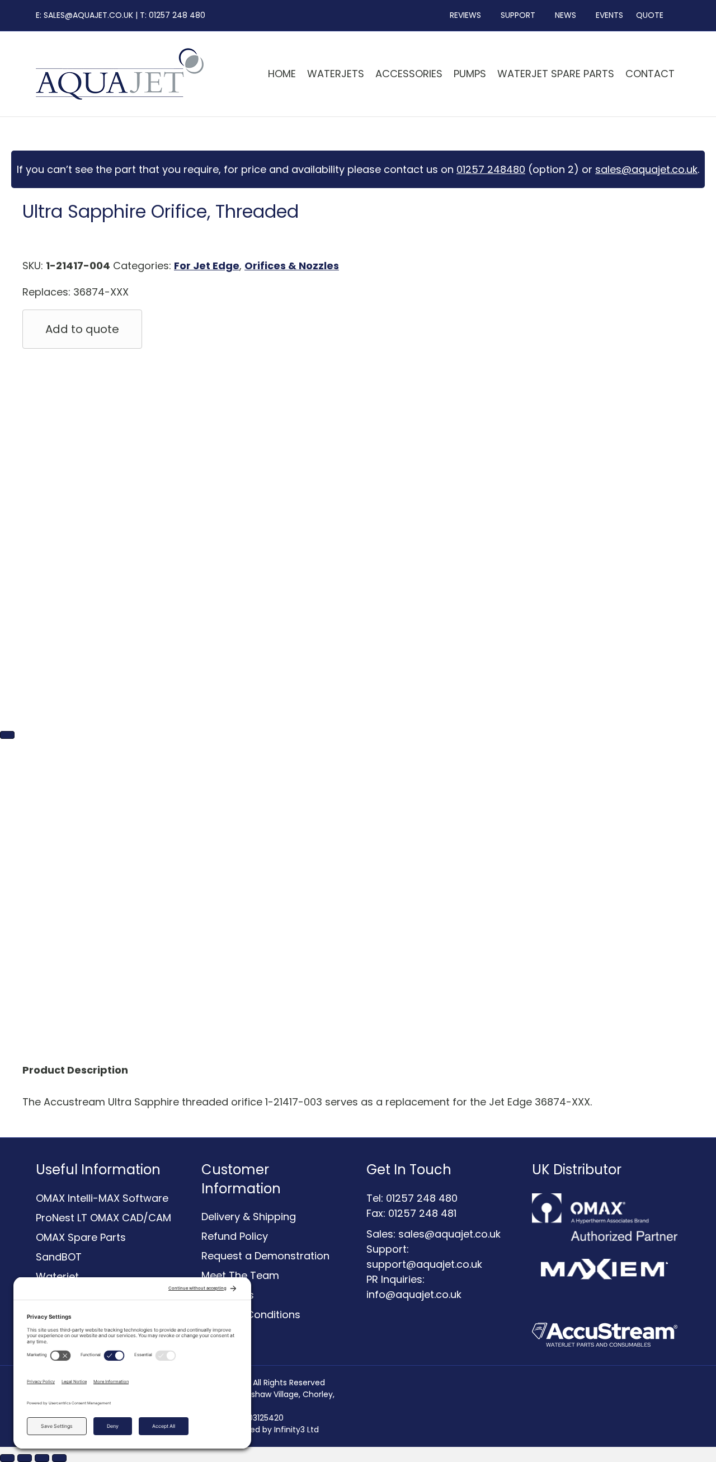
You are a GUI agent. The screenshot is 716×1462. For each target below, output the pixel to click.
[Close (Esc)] (59, 1458)
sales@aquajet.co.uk (646, 169)
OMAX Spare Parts (81, 1237)
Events (606, 15)
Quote (649, 15)
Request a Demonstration (265, 1256)
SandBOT (59, 1257)
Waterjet (57, 1276)
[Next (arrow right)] (7, 735)
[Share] (42, 1458)
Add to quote (82, 329)
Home (282, 74)
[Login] (677, 15)
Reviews (462, 15)
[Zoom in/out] (7, 1458)
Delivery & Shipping (248, 1217)
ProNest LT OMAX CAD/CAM (103, 1218)
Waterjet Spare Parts (555, 74)
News (562, 15)
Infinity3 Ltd (296, 1429)
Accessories (408, 74)
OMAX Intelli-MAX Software (102, 1198)
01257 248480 (490, 169)
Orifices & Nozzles (291, 266)
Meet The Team (240, 1275)
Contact (650, 74)
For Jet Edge (206, 266)
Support (514, 15)
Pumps (470, 74)
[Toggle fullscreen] (24, 1458)
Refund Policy (234, 1236)
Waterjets (335, 74)
